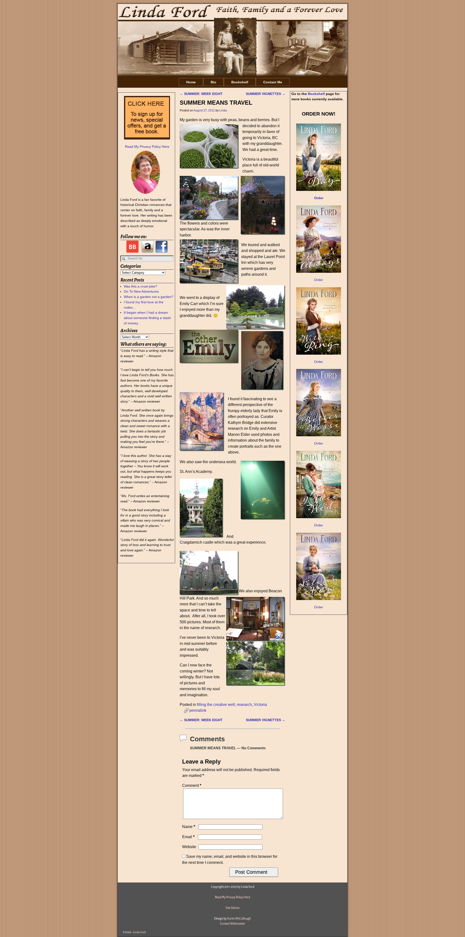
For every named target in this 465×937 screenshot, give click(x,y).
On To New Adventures (141, 291)
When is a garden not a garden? (148, 297)
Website (189, 847)
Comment (191, 785)
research (244, 705)
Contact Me (272, 82)
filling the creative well (216, 705)
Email (188, 837)
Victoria (260, 705)
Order (318, 280)
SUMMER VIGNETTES (265, 94)
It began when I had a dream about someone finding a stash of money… (147, 318)
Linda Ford (139, 932)
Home (191, 82)
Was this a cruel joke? (140, 286)
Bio (213, 82)
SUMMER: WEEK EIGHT (201, 94)
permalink (197, 710)
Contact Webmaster (232, 923)
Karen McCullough (239, 918)
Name (188, 827)
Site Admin (232, 908)
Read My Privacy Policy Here (147, 146)
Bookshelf (239, 82)
